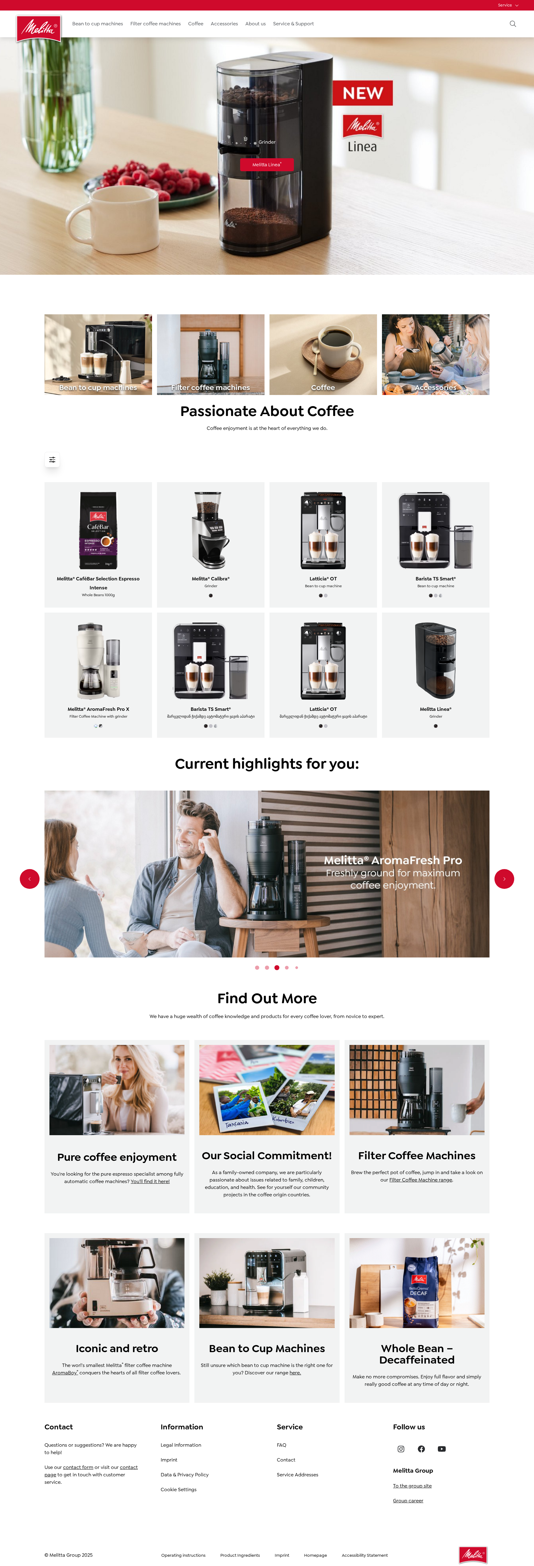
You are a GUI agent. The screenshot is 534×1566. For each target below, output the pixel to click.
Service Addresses (297, 1474)
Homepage (315, 1555)
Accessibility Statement (365, 1555)
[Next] (504, 879)
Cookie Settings (179, 1489)
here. (295, 1372)
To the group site (412, 1486)
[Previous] (30, 879)
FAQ (281, 1445)
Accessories (224, 23)
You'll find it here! (150, 1181)
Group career (408, 1500)
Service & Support (293, 23)
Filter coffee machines (155, 23)
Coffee (195, 23)
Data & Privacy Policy (185, 1474)
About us (255, 23)
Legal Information (181, 1445)
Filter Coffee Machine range (420, 1180)
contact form (78, 1467)
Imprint (169, 1460)
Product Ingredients (240, 1555)
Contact (286, 1460)
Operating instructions (183, 1555)
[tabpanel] (267, 874)
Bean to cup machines (97, 23)
